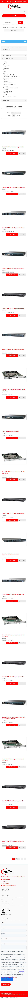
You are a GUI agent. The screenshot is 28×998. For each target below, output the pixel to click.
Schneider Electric (8, 83)
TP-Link (6, 86)
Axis (5, 66)
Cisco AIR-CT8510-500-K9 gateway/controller (13, 227)
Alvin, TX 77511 (6, 881)
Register (13, 24)
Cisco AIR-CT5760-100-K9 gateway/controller (13, 513)
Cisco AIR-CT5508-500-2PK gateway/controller (13, 187)
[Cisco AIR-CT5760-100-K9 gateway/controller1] (14, 499)
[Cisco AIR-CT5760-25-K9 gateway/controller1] (14, 786)
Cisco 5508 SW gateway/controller (10, 431)
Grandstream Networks (9, 74)
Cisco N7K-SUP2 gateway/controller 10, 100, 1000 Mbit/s (13, 759)
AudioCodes (7, 64)
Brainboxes (6, 68)
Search (20, 22)
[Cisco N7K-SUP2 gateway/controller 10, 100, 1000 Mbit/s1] (14, 744)
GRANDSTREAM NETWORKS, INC (12, 76)
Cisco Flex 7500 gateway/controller (10, 554)
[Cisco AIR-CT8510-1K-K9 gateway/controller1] (14, 132)
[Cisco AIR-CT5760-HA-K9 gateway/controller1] (14, 826)
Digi (5, 71)
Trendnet (6, 89)
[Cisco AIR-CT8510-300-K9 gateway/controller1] (14, 334)
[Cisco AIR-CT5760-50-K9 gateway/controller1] (14, 662)
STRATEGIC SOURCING (10, 84)
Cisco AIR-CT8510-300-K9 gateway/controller (13, 349)
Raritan (5, 81)
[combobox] (11, 22)
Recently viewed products (8, 27)
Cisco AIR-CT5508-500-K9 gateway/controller (13, 268)
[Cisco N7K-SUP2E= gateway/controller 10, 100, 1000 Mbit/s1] (14, 375)
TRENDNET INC (8, 91)
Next (25, 859)
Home (3, 47)
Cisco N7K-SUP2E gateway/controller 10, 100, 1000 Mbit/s (13, 472)
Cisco (5, 69)
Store (13, 15)
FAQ (2, 899)
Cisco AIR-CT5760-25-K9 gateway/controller (13, 800)
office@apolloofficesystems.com (21, 1)
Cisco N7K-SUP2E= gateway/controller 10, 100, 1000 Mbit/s (13, 390)
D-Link (5, 73)
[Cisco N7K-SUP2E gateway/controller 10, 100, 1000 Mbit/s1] (14, 457)
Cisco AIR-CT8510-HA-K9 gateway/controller (13, 594)
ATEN (5, 63)
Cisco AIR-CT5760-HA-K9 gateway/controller (13, 841)
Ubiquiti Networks (8, 92)
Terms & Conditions (5, 903)
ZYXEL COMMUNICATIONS (10, 96)
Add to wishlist (24, 153)
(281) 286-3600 (10, 1)
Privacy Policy (4, 901)
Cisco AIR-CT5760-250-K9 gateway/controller (13, 308)
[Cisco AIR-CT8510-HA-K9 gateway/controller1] (14, 580)
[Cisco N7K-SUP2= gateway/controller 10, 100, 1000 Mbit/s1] (14, 620)
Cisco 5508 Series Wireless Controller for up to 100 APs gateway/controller (13, 718)
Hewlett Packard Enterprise (10, 78)
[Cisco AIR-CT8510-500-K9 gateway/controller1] (14, 213)
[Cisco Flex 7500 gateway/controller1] (14, 539)
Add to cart (12, 153)
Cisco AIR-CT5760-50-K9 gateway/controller (13, 676)
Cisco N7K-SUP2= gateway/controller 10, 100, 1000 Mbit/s (13, 635)
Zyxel (5, 94)
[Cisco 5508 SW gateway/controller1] (14, 416)
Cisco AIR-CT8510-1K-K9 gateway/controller (13, 147)
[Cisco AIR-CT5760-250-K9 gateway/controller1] (14, 294)
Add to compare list (20, 153)
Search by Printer (6, 24)
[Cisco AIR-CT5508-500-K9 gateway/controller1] (14, 253)
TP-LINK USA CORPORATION (11, 87)
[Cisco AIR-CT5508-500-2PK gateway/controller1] (14, 172)
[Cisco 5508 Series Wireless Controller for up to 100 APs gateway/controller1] (14, 702)
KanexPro (6, 79)
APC (5, 61)
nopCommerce (9, 993)
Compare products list (20, 27)
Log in (17, 24)
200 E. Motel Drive (6, 879)
